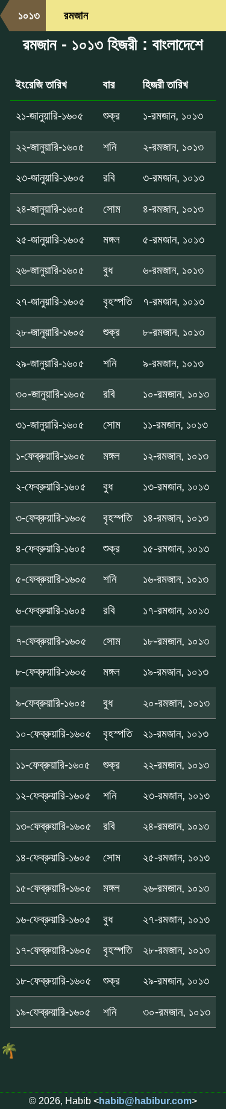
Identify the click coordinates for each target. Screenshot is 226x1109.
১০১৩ (29, 15)
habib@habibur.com (145, 1101)
